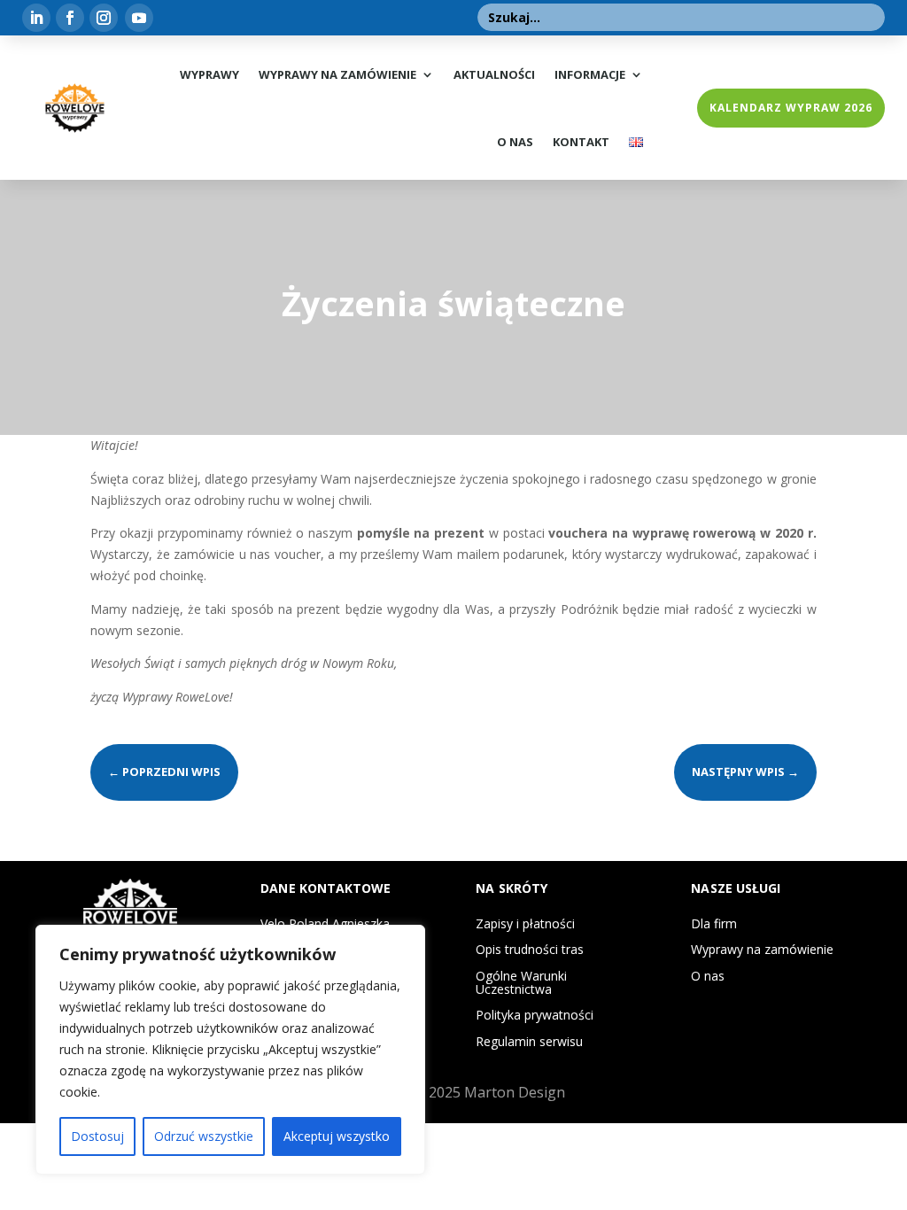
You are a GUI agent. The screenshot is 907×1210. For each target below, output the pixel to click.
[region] (230, 1050)
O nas (515, 142)
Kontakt (581, 142)
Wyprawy (209, 74)
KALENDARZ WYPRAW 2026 (790, 107)
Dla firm (714, 923)
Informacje (589, 74)
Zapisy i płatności (525, 923)
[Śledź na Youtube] (139, 18)
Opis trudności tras (530, 949)
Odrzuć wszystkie (203, 1136)
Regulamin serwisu (529, 1041)
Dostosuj (97, 1136)
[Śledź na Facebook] (70, 18)
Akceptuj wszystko (336, 1136)
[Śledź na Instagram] (103, 18)
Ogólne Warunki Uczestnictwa (521, 982)
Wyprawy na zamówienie (337, 74)
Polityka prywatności (534, 1014)
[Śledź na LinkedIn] (36, 18)
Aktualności (494, 74)
